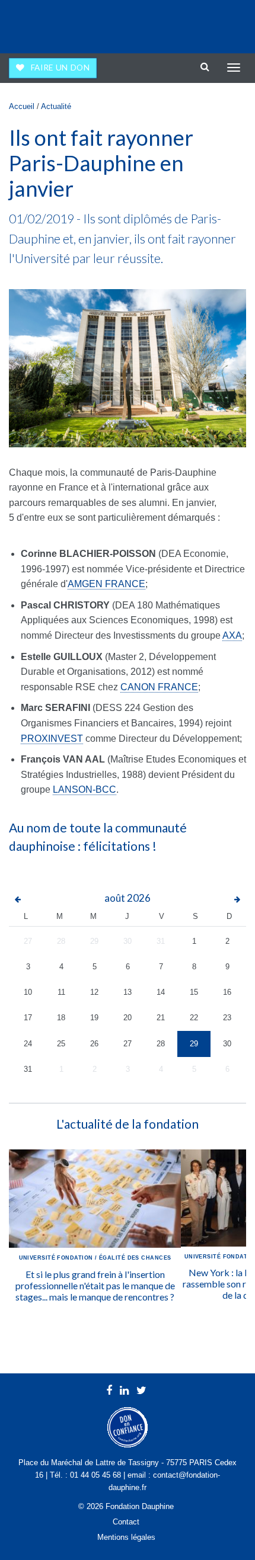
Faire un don (60, 67)
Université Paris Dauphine (196, 23)
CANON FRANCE (159, 687)
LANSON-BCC (84, 789)
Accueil (21, 106)
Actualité (56, 106)
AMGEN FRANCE (106, 584)
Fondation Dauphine (42, 23)
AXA (232, 635)
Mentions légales (126, 1537)
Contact (126, 1521)
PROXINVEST (52, 738)
